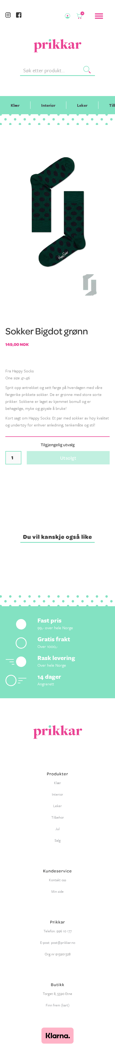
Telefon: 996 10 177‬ (58, 931)
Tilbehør (57, 817)
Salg (58, 840)
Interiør (48, 105)
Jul (57, 828)
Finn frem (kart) (58, 1005)
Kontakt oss (57, 880)
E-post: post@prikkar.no (57, 942)
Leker (82, 105)
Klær (15, 105)
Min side (57, 891)
